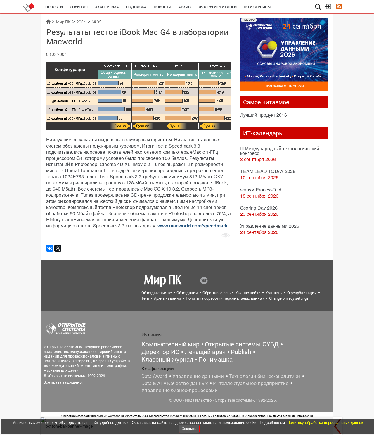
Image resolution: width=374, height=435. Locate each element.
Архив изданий (167, 298)
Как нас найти (248, 293)
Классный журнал (167, 359)
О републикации (302, 293)
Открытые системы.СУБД (242, 344)
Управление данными (198, 376)
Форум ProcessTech (261, 189)
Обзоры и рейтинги (217, 7)
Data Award (154, 376)
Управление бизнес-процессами (179, 390)
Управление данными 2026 (269, 225)
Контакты (274, 293)
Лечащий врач (205, 351)
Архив (184, 7)
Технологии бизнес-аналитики (264, 376)
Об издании (187, 293)
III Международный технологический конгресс (279, 150)
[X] (57, 248)
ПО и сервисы (257, 7)
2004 (81, 22)
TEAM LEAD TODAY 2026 (267, 171)
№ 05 (96, 22)
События (79, 7)
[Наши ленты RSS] (338, 7)
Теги (145, 298)
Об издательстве (156, 293)
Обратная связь (216, 293)
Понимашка (215, 359)
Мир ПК (63, 22)
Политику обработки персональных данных (325, 422)
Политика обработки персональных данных (225, 298)
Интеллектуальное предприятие (250, 383)
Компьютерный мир (170, 344)
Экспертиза (107, 7)
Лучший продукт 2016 (263, 114)
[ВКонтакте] (49, 248)
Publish (241, 351)
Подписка (136, 7)
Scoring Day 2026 (259, 207)
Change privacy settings (289, 298)
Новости (54, 7)
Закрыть (189, 429)
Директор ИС (160, 351)
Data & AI (151, 383)
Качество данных (187, 383)
